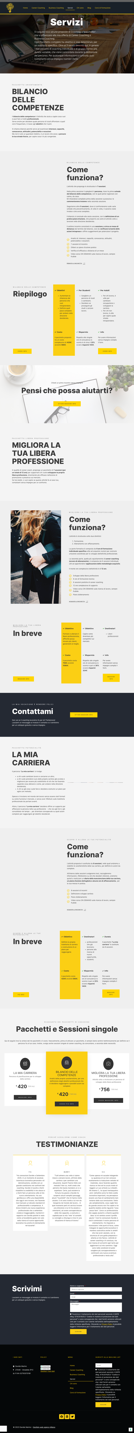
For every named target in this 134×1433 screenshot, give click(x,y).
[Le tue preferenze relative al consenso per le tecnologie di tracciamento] (130, 1429)
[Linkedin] (67, 1416)
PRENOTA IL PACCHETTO (74, 263)
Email (72, 1294)
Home (25, 8)
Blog (89, 8)
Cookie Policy (46, 1368)
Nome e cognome (77, 1286)
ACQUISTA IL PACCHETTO (77, 601)
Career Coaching (38, 8)
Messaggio (74, 1301)
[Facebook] (61, 1416)
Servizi (70, 8)
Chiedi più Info (67, 1104)
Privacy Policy (107, 1324)
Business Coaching (56, 8)
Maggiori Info (25, 1097)
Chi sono (80, 8)
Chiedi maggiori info (108, 1100)
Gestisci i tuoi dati (48, 1371)
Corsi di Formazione (102, 8)
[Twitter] (72, 1416)
